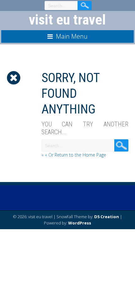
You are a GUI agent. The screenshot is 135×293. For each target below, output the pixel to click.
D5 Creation (106, 216)
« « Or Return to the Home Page (73, 155)
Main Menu (72, 36)
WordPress (79, 223)
